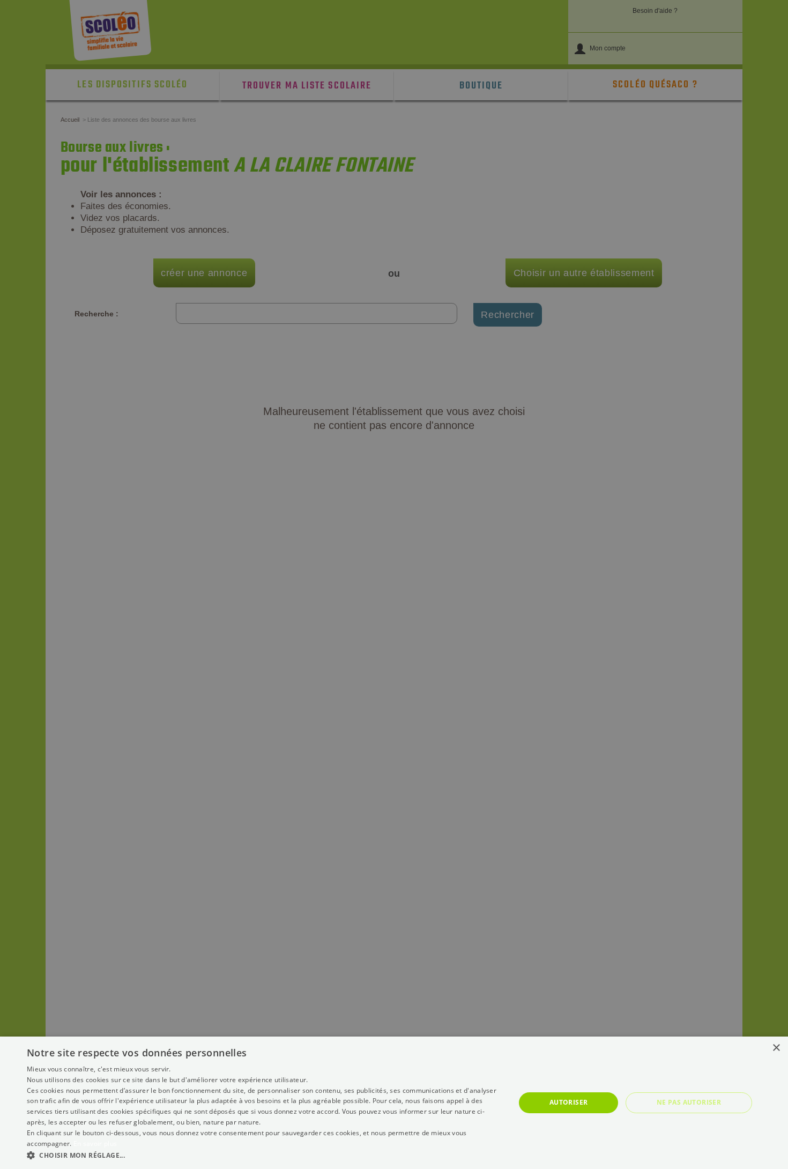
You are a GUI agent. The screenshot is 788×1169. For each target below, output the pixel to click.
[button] (264, 1155)
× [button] (776, 1048)
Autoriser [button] (568, 1102)
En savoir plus (95, 1143)
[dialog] (394, 1103)
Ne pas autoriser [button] (689, 1102)
